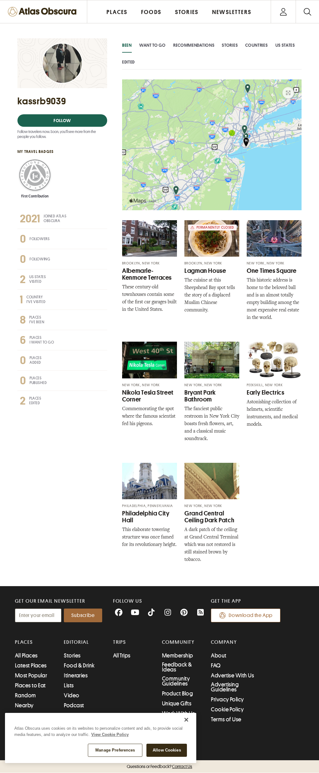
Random (25, 695)
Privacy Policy (227, 699)
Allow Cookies (167, 750)
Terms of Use (226, 719)
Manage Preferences (115, 750)
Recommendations (194, 45)
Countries (256, 45)
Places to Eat (30, 685)
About (218, 655)
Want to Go (152, 45)
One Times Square (272, 271)
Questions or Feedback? (159, 766)
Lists (69, 685)
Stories (230, 45)
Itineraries (76, 675)
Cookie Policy (227, 709)
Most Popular (31, 675)
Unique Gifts (176, 703)
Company (224, 642)
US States (285, 45)
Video (71, 695)
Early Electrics (265, 392)
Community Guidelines (176, 681)
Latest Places (31, 665)
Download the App (251, 615)
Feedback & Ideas (177, 667)
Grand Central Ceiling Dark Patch (209, 517)
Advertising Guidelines (225, 687)
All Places (26, 655)
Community (178, 642)
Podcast (74, 705)
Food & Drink (79, 665)
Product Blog (177, 693)
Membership (177, 655)
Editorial (76, 642)
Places (24, 642)
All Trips (122, 655)
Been (127, 45)
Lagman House (205, 271)
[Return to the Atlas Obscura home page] (43, 11)
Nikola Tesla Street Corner (148, 396)
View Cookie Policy (110, 734)
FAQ (216, 665)
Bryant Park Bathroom (200, 396)
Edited (128, 62)
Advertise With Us (232, 675)
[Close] (186, 720)
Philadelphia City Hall (146, 517)
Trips (119, 642)
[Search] (307, 11)
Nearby (24, 705)
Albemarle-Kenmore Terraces (147, 274)
